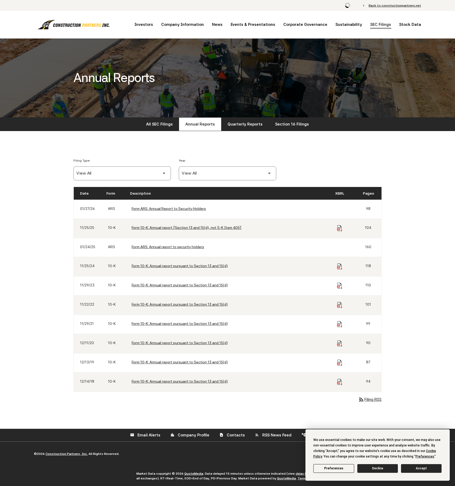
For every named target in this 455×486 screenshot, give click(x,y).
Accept (421, 468)
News (217, 24)
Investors (144, 24)
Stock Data (410, 24)
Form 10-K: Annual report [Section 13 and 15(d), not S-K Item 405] (186, 227)
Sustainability (348, 24)
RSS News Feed (273, 435)
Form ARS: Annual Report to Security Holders (169, 208)
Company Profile (189, 435)
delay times (305, 473)
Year (182, 160)
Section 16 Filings (292, 124)
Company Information (182, 24)
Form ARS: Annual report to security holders (168, 247)
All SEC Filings (159, 124)
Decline (377, 468)
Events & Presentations (253, 24)
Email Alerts (145, 435)
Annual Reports (200, 124)
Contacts (232, 435)
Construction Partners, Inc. (67, 454)
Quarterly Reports (245, 124)
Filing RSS (370, 399)
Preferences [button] (425, 456)
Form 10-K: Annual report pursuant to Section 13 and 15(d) (180, 266)
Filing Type (81, 160)
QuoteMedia (193, 473)
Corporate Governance (305, 24)
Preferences (333, 468)
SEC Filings (380, 24)
